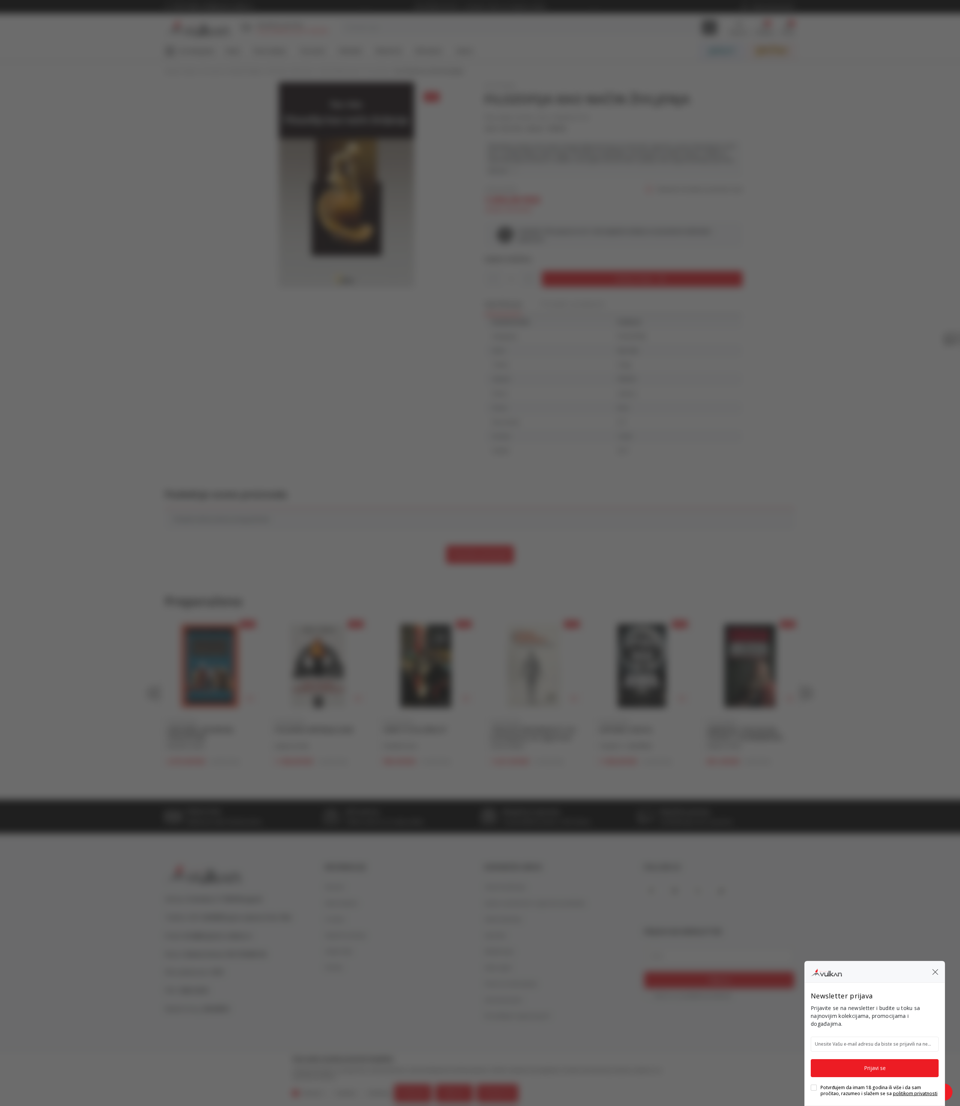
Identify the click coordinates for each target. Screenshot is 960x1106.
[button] (935, 972)
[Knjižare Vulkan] (826, 971)
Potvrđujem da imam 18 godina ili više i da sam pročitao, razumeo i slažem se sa (879, 1091)
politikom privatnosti (915, 1093)
